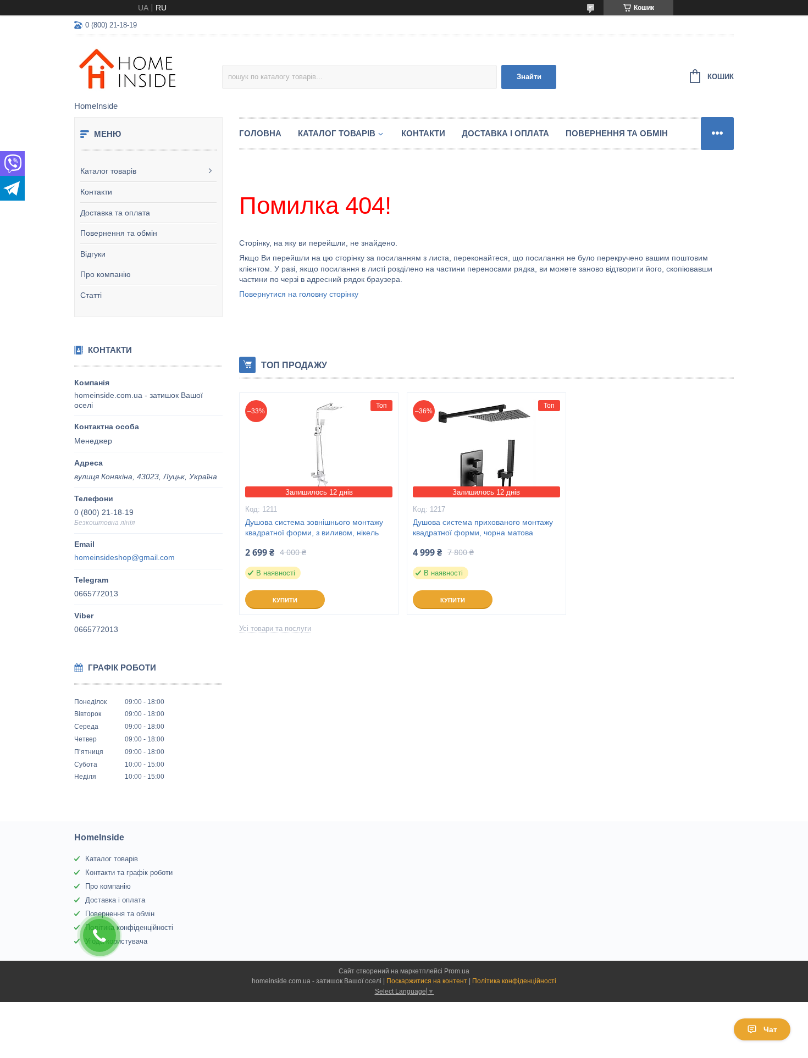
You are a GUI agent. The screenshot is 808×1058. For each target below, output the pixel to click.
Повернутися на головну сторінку (298, 294)
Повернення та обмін (118, 233)
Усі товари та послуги (275, 628)
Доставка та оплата (115, 212)
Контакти (96, 191)
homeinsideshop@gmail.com (124, 557)
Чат (770, 1029)
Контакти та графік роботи (129, 872)
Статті (91, 295)
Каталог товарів (108, 171)
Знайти (529, 77)
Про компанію (105, 274)
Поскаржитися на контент (426, 981)
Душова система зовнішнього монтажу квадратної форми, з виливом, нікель (314, 527)
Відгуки (93, 254)
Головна (260, 133)
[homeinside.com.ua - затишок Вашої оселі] (148, 69)
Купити (285, 600)
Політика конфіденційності (129, 927)
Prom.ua (456, 971)
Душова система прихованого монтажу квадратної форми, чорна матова (483, 527)
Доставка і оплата (505, 133)
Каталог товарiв (336, 133)
